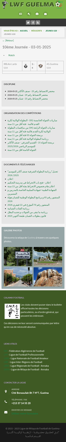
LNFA (6, 358)
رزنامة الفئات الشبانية (18, 208)
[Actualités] (21, 14)
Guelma (31, 237)
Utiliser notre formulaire (25, 413)
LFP (6, 354)
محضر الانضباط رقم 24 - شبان (33, 95)
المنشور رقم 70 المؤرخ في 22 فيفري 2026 (28, 205)
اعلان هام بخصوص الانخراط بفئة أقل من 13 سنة (31, 186)
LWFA (6, 369)
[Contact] (45, 14)
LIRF (6, 362)
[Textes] (29, 14)
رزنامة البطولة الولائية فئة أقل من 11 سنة (28, 139)
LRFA (6, 365)
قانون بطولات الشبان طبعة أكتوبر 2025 (27, 216)
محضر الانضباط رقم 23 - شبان (33, 98)
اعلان (10, 179)
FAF (6, 351)
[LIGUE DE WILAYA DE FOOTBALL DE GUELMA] (33, 4)
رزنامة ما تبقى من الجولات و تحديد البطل (28, 212)
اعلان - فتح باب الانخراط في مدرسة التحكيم (29, 182)
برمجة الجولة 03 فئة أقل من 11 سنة (25, 135)
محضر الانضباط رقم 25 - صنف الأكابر (36, 91)
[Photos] (37, 14)
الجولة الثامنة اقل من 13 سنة (22, 150)
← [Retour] (8, 40)
